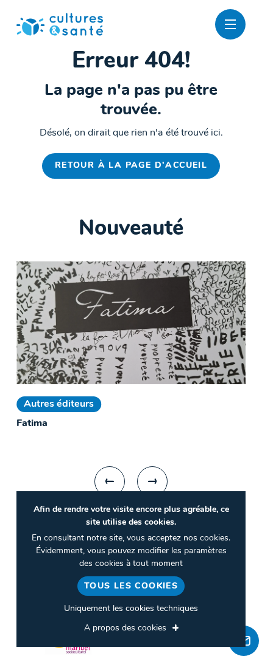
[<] (109, 481)
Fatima (32, 424)
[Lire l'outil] (131, 323)
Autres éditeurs (59, 404)
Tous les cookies (131, 586)
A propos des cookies (125, 628)
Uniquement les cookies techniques (131, 608)
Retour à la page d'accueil (131, 165)
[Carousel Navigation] (131, 481)
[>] (152, 481)
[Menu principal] (230, 24)
